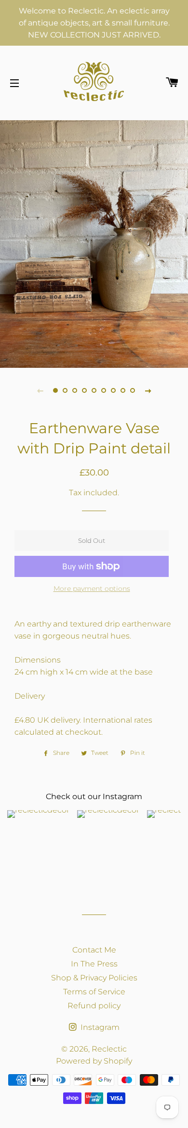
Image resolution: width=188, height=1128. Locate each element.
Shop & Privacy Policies (94, 977)
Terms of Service (94, 991)
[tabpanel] (94, 243)
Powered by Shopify (94, 1060)
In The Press (94, 963)
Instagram (99, 1027)
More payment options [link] (92, 588)
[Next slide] (148, 390)
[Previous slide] (40, 390)
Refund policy (94, 1005)
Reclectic (109, 1048)
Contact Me (94, 949)
